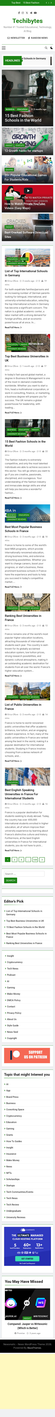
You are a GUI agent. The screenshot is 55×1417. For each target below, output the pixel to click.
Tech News (12, 968)
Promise (21, 1333)
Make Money (13, 993)
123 (35, 859)
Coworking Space (15, 1109)
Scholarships (13, 1179)
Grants (9, 1135)
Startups (20, 145)
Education (22, 109)
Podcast (11, 975)
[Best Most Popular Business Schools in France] (27, 98)
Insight (9, 145)
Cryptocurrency (14, 962)
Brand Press (12, 1097)
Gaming (9, 169)
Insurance (11, 1154)
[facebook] (19, 13)
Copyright (12, 1038)
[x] (27, 13)
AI (8, 981)
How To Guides (14, 1141)
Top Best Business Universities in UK (25, 921)
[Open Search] (46, 48)
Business (10, 109)
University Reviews (16, 263)
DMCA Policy (13, 1000)
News (9, 1166)
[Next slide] (51, 3)
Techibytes (27, 20)
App (8, 1090)
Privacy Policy (14, 1013)
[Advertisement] (27, 1381)
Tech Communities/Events (19, 1192)
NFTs (9, 1173)
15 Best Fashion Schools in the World (25, 927)
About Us (11, 1019)
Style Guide (12, 1025)
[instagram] (23, 13)
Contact (11, 1006)
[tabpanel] (27, 1311)
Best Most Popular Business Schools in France (25, 3)
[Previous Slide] (46, 3)
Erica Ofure (12, 280)
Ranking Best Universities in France (24, 943)
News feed (12, 1032)
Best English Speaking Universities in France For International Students (21, 794)
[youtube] (35, 13)
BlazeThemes (34, 1347)
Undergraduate (13, 1211)
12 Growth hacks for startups (24, 151)
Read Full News (12, 327)
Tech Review (12, 1204)
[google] (31, 13)
